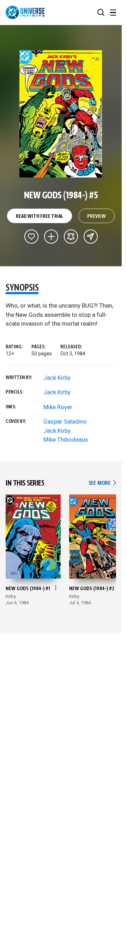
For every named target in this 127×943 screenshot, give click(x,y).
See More (102, 483)
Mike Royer (57, 407)
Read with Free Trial (39, 216)
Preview (96, 216)
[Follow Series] (71, 236)
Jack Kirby (57, 377)
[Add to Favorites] (31, 236)
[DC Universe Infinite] (25, 12)
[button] (101, 12)
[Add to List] (51, 236)
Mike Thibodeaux (65, 439)
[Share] (91, 236)
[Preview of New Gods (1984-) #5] (60, 113)
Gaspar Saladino (65, 421)
